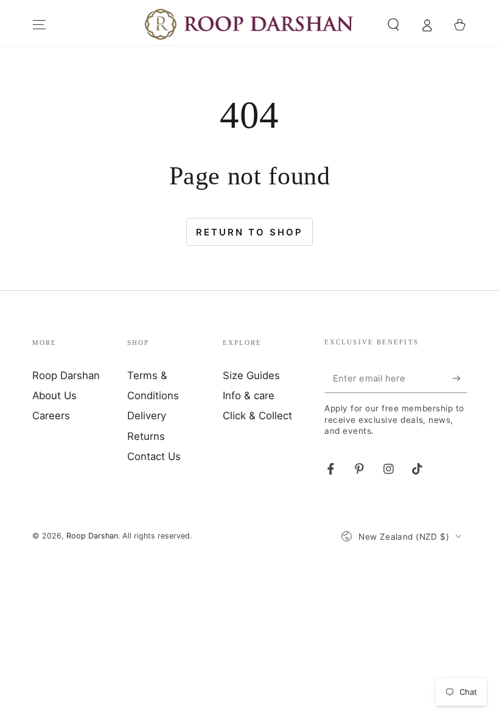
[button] (393, 24)
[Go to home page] (250, 25)
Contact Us (154, 456)
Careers (51, 416)
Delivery (146, 416)
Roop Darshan (66, 375)
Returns (146, 436)
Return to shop (249, 232)
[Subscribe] (459, 378)
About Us (54, 395)
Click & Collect (257, 416)
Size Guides (251, 375)
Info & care (248, 395)
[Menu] (39, 24)
